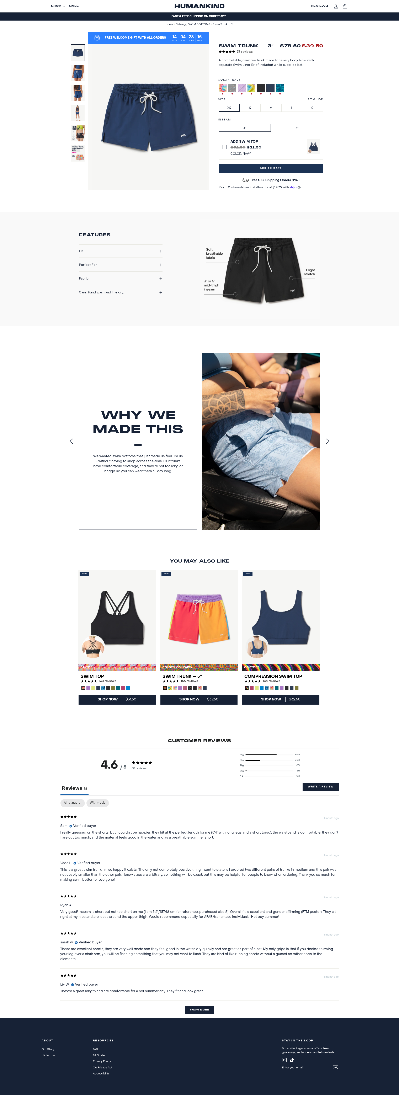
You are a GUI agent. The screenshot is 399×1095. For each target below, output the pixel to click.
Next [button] (328, 441)
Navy (270, 88)
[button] (270, 754)
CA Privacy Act (102, 1067)
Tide (280, 88)
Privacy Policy (102, 1061)
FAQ (95, 1049)
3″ (244, 128)
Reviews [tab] (74, 788)
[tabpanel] (199, 908)
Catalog (181, 24)
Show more (199, 1010)
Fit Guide (315, 99)
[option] (199, 16)
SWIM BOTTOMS (199, 24)
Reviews (319, 6)
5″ (297, 128)
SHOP (56, 6)
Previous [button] (71, 441)
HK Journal (48, 1055)
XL (312, 107)
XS (229, 107)
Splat (232, 88)
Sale (74, 6)
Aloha (242, 88)
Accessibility (101, 1073)
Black (261, 88)
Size (222, 99)
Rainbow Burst (223, 88)
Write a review (321, 787)
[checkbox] (97, 803)
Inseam (224, 120)
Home (169, 24)
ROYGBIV (251, 88)
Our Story (48, 1049)
